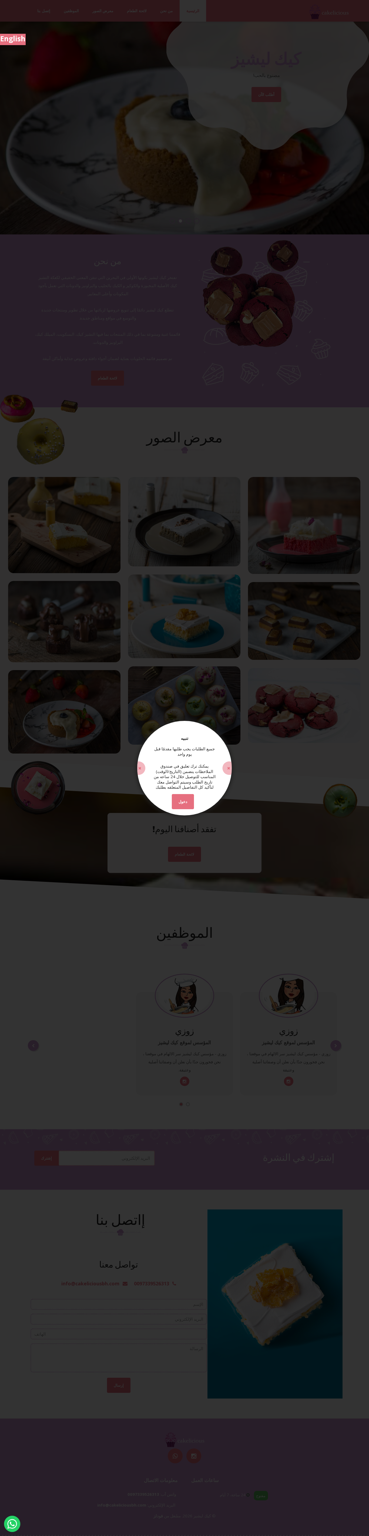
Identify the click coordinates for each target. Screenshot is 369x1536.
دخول (183, 801)
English (12, 38)
